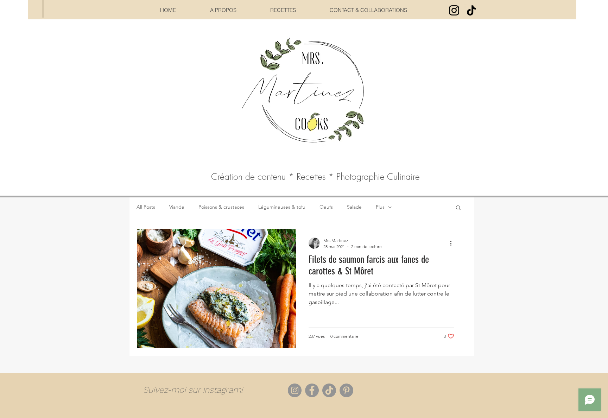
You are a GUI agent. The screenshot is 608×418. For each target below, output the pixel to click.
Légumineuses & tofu (281, 207)
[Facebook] (312, 390)
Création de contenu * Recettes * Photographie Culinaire (315, 177)
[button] (458, 208)
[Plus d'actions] (453, 243)
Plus (380, 207)
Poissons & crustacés (221, 207)
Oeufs (326, 207)
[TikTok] (471, 10)
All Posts (146, 207)
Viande (176, 207)
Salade (354, 207)
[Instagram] (454, 10)
